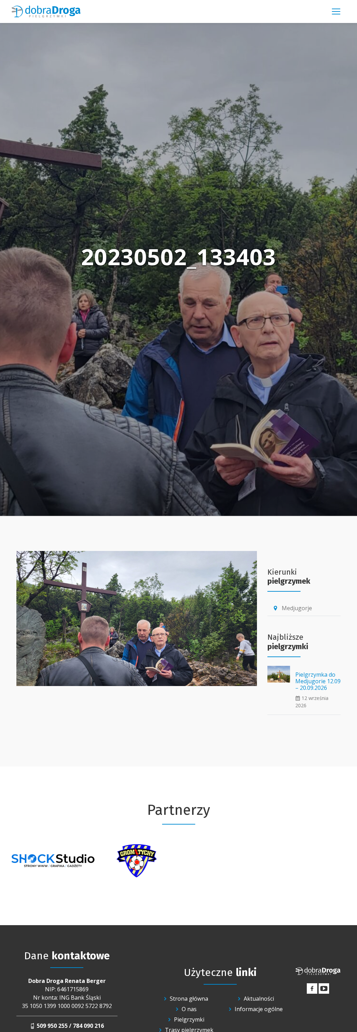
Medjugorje (292, 608)
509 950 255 (52, 1026)
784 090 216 (88, 1026)
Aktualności (259, 998)
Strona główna (189, 998)
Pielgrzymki (189, 1019)
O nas (189, 1009)
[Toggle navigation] (336, 11)
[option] (53, 861)
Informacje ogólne (259, 1009)
